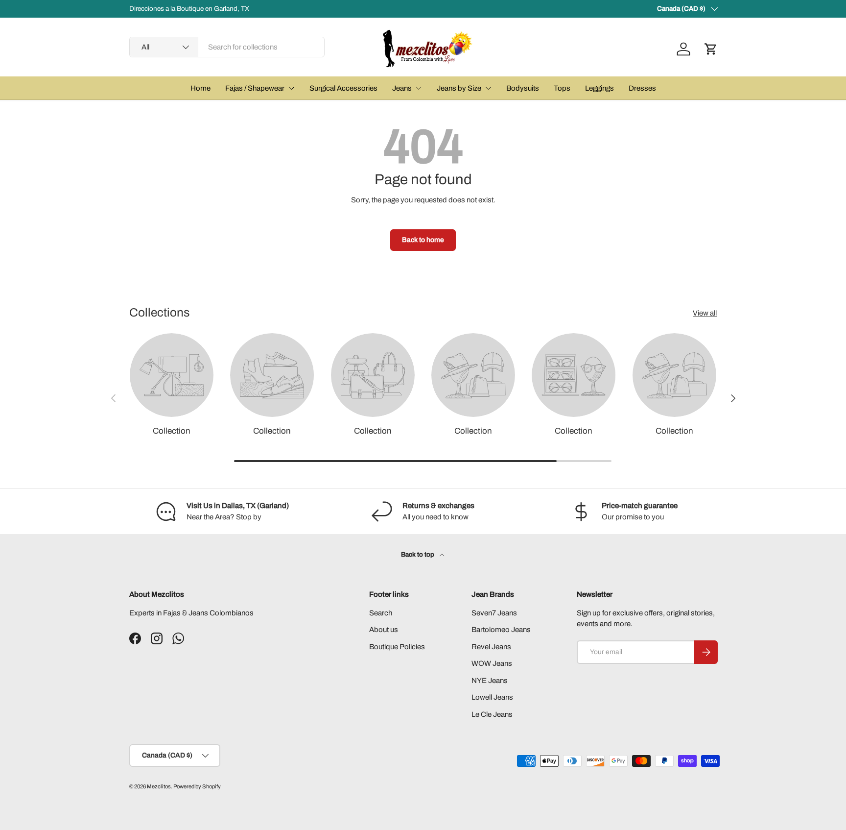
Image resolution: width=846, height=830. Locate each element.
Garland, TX (231, 8)
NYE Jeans (489, 680)
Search (380, 613)
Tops (562, 88)
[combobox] (227, 47)
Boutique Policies (397, 647)
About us (383, 630)
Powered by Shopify (197, 786)
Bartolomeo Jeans (501, 630)
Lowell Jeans (492, 697)
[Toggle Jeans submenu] (418, 88)
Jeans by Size (459, 88)
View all (705, 313)
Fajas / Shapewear (254, 88)
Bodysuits (522, 88)
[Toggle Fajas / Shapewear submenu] (291, 88)
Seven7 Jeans (494, 613)
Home (200, 88)
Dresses (642, 88)
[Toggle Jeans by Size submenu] (488, 88)
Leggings (599, 88)
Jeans (402, 88)
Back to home (423, 240)
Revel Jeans (491, 647)
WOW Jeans (491, 663)
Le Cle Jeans (492, 714)
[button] (711, 49)
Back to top (418, 554)
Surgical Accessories (343, 88)
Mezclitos (159, 786)
